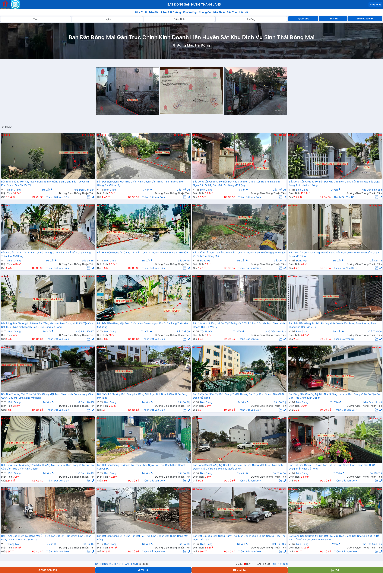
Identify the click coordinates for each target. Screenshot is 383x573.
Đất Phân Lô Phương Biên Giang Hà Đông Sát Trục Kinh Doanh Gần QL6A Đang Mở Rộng (142, 396)
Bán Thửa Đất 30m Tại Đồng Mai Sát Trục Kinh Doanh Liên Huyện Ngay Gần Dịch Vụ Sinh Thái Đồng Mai (239, 254)
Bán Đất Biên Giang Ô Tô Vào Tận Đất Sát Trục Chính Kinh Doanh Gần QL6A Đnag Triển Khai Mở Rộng (332, 467)
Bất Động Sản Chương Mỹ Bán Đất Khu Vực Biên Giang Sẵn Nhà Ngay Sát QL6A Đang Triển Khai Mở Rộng (334, 183)
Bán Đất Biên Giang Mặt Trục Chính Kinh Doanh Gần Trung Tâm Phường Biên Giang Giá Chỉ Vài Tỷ (140, 183)
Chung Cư (205, 12)
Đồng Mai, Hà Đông (193, 45)
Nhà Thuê (219, 12)
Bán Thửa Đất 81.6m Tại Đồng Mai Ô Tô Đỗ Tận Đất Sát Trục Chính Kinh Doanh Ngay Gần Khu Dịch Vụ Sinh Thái (46, 537)
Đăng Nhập (375, 4)
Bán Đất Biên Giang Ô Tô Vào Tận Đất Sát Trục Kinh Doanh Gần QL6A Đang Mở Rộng (142, 537)
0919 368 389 (280, 564)
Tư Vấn (46, 189)
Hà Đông (5, 135)
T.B (85, 277)
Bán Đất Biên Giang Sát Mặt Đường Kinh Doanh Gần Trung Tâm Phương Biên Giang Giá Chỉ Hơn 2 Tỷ (332, 325)
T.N (85, 135)
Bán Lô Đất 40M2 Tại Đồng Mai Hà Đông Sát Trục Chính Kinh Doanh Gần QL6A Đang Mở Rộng (334, 254)
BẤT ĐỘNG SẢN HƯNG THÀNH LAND (116, 564)
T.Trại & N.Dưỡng (171, 12)
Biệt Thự (232, 12)
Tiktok (144, 570)
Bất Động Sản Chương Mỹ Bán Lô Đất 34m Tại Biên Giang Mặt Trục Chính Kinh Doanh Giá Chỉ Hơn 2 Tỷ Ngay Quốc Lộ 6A (238, 467)
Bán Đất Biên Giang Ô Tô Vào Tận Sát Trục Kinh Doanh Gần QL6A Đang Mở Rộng (143, 252)
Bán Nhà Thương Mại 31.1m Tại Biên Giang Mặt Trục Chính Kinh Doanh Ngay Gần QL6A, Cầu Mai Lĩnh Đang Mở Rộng (47, 396)
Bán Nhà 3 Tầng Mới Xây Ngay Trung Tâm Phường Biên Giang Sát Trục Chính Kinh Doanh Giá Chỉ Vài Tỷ (45, 183)
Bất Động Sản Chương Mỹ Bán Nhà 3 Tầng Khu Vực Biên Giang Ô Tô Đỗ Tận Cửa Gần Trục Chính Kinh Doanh (335, 396)
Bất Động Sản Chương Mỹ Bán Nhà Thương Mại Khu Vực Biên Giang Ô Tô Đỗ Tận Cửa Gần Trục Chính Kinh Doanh (47, 467)
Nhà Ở (138, 12)
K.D (175, 135)
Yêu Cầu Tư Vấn (365, 18)
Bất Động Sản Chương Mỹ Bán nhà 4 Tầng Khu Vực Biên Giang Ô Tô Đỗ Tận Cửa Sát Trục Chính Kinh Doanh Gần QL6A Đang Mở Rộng (47, 325)
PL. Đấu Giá (151, 12)
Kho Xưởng (190, 12)
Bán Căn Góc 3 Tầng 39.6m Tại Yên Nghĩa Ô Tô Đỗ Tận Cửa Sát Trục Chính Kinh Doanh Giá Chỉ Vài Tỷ (239, 325)
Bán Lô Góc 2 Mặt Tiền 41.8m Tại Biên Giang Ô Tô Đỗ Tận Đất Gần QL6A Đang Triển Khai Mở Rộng (46, 254)
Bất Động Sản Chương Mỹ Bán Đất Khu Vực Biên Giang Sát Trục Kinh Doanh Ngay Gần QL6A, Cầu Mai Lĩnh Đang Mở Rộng (236, 183)
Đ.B (276, 418)
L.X (270, 418)
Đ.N (181, 135)
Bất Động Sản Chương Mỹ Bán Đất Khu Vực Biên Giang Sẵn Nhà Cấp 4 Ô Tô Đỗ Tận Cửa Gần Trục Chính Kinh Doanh (334, 537)
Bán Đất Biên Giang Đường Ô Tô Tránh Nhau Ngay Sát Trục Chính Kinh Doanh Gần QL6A (141, 467)
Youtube (241, 570)
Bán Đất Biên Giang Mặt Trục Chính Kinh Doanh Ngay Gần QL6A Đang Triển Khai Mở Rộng (143, 325)
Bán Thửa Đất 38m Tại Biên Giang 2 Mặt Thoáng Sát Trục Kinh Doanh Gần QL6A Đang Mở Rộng (239, 396)
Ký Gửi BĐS (303, 18)
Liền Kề (243, 12)
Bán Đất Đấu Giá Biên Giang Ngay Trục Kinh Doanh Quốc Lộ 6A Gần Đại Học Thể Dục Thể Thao (239, 537)
